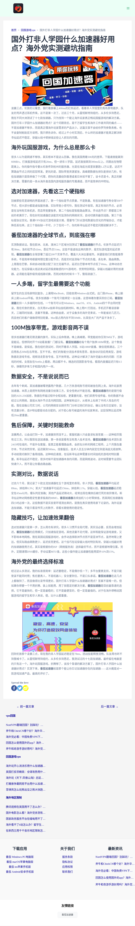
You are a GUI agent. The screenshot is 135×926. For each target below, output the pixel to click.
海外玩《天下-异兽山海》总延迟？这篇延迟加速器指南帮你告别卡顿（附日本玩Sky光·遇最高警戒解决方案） (25, 777)
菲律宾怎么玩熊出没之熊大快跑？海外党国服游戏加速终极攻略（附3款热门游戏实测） (25, 789)
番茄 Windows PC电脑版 (20, 856)
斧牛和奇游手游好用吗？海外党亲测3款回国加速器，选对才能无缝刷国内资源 (25, 748)
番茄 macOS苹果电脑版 (19, 861)
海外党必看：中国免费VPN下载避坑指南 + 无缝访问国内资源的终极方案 (25, 736)
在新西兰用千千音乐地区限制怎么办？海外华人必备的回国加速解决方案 (25, 830)
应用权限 (67, 866)
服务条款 (67, 856)
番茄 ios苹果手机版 (20, 866)
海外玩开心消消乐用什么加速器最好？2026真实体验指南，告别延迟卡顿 (25, 765)
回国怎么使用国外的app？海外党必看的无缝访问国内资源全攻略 (25, 742)
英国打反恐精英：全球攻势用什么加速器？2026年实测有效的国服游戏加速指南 (25, 771)
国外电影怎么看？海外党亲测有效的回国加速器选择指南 (25, 812)
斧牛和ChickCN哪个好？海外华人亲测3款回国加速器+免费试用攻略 (25, 730)
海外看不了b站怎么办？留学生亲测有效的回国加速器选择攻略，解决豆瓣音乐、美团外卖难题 (25, 824)
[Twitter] (20, 688)
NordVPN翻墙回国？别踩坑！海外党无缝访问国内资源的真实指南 (25, 725)
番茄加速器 (67, 914)
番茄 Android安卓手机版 (20, 871)
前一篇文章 (25, 706)
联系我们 (67, 871)
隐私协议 (67, 861)
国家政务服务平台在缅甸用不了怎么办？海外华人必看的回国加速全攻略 (25, 818)
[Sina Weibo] (25, 688)
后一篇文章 (109, 706)
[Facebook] (14, 688)
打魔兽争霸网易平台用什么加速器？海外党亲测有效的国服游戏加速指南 (25, 783)
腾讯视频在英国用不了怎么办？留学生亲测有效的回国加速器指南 (25, 806)
